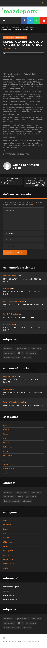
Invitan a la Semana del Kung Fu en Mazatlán (10, 181)
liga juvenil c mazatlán (12, 357)
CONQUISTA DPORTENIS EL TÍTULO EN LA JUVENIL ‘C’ (23, 293)
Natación (6, 460)
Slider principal (21, 38)
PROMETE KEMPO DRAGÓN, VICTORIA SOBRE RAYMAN (22, 329)
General (6, 451)
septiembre (16, 27)
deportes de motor (22, 348)
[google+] (37, 20)
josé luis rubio (31, 353)
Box (4, 438)
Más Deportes (8, 455)
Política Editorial (8, 595)
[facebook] (24, 20)
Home (3, 27)
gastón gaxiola (9, 353)
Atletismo (6, 425)
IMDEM (20, 353)
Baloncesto (7, 429)
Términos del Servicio (10, 599)
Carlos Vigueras (9, 324)
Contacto (6, 591)
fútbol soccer (36, 348)
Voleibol (6, 473)
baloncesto (8, 348)
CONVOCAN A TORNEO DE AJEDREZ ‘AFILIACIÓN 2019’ (23, 306)
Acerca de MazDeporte (11, 587)
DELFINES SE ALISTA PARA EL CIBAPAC (19, 317)
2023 (8, 27)
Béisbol (5, 434)
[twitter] (30, 20)
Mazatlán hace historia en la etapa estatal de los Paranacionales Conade (36, 182)
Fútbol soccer (30, 27)
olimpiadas (27, 357)
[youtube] (43, 20)
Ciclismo (6, 442)
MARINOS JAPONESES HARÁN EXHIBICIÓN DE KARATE (22, 280)
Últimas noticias (8, 468)
